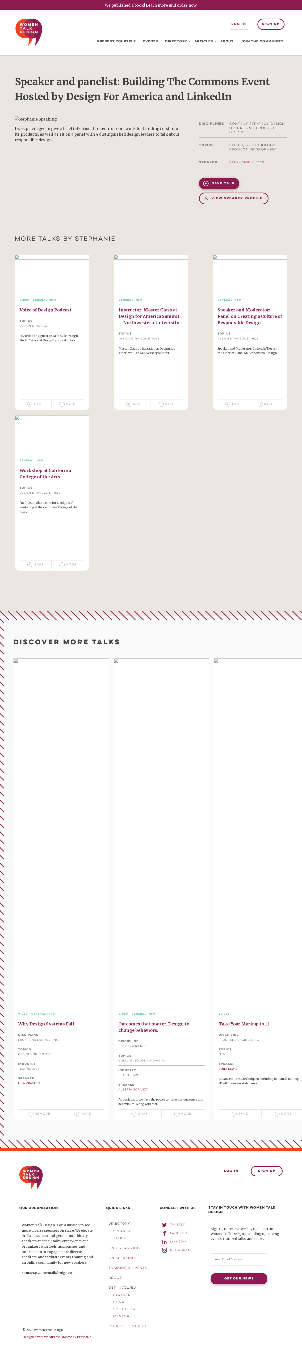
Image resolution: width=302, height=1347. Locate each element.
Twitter (178, 1224)
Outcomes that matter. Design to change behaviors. (153, 1027)
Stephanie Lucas (246, 162)
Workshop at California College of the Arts (45, 474)
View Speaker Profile (236, 198)
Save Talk (222, 183)
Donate (121, 1302)
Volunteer (124, 1309)
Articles (203, 41)
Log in (238, 24)
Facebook (180, 1233)
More (71, 404)
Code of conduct (128, 1326)
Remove (42, 1113)
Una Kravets (29, 1083)
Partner (122, 1295)
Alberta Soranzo (133, 1089)
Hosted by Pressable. (77, 1337)
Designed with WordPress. (42, 1337)
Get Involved (122, 1288)
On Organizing (124, 1248)
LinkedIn (178, 1241)
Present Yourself (116, 41)
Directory (176, 41)
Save (39, 404)
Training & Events (128, 1268)
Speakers (123, 1231)
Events (150, 41)
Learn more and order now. (171, 5)
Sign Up (271, 24)
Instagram (180, 1250)
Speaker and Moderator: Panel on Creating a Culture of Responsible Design (250, 316)
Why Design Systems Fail (46, 1024)
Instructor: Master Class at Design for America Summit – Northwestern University (149, 316)
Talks (119, 1238)
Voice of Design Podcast (45, 310)
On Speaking (122, 1258)
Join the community (262, 41)
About (227, 41)
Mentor (121, 1316)
